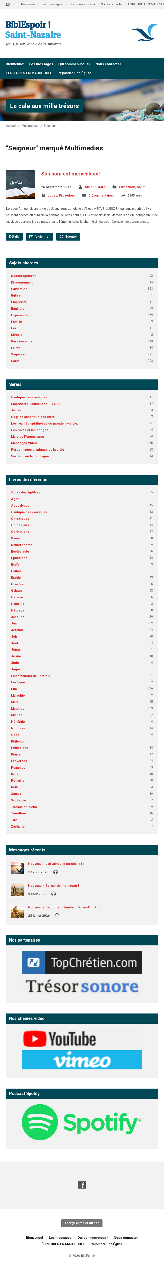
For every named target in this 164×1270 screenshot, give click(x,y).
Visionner (42, 236)
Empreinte (19, 302)
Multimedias (29, 126)
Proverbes (67, 195)
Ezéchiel (17, 584)
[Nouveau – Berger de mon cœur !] (17, 893)
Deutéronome (21, 545)
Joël (14, 643)
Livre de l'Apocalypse (27, 437)
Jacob (16, 410)
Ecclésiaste (20, 551)
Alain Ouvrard (95, 187)
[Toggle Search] (8, 4)
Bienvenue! (28, 4)
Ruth (14, 787)
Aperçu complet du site (81, 1223)
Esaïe (15, 564)
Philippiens (19, 748)
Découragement (23, 276)
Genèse (17, 597)
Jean (15, 623)
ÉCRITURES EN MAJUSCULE (29, 73)
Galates (17, 591)
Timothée (18, 813)
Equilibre (18, 309)
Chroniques (20, 519)
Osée (15, 735)
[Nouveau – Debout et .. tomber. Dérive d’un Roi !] (17, 915)
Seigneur (50, 126)
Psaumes (18, 768)
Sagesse (18, 354)
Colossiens (20, 525)
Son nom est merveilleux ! (71, 174)
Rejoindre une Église (74, 73)
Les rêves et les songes (29, 430)
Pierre (15, 754)
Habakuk (17, 604)
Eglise (15, 295)
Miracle (16, 335)
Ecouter (70, 236)
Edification (127, 187)
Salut (141, 187)
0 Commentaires (101, 195)
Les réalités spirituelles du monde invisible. (44, 423)
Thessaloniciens (24, 807)
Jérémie (17, 630)
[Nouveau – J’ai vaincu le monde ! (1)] (17, 872)
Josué (16, 656)
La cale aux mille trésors (44, 106)
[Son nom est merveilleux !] (20, 196)
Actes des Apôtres (25, 492)
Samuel (16, 794)
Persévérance (21, 341)
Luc (14, 689)
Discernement (22, 282)
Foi (13, 328)
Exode (16, 578)
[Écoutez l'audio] (55, 871)
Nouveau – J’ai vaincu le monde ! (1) (56, 864)
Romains (18, 781)
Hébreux (17, 610)
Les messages (51, 4)
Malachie (18, 695)
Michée (16, 715)
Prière (15, 348)
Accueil (11, 126)
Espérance (19, 315)
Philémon (18, 741)
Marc (15, 702)
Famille (16, 322)
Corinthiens (20, 532)
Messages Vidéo (24, 443)
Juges (52, 195)
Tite (14, 820)
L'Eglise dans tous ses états (33, 417)
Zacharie (18, 826)
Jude (15, 663)
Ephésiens (19, 558)
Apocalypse (20, 505)
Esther (16, 571)
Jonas (16, 649)
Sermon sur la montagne (30, 456)
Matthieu (17, 709)
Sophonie (18, 800)
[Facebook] (82, 1185)
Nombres (18, 728)
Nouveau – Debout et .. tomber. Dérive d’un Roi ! (64, 907)
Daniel (15, 538)
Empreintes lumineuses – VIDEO (36, 404)
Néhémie (18, 722)
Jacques (17, 617)
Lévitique (18, 682)
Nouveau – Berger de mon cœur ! (53, 886)
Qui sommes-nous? (81, 4)
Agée (15, 499)
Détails (14, 236)
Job (14, 637)
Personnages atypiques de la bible (37, 450)
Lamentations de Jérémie (30, 676)
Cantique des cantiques (29, 397)
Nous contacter (112, 4)
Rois (14, 774)
